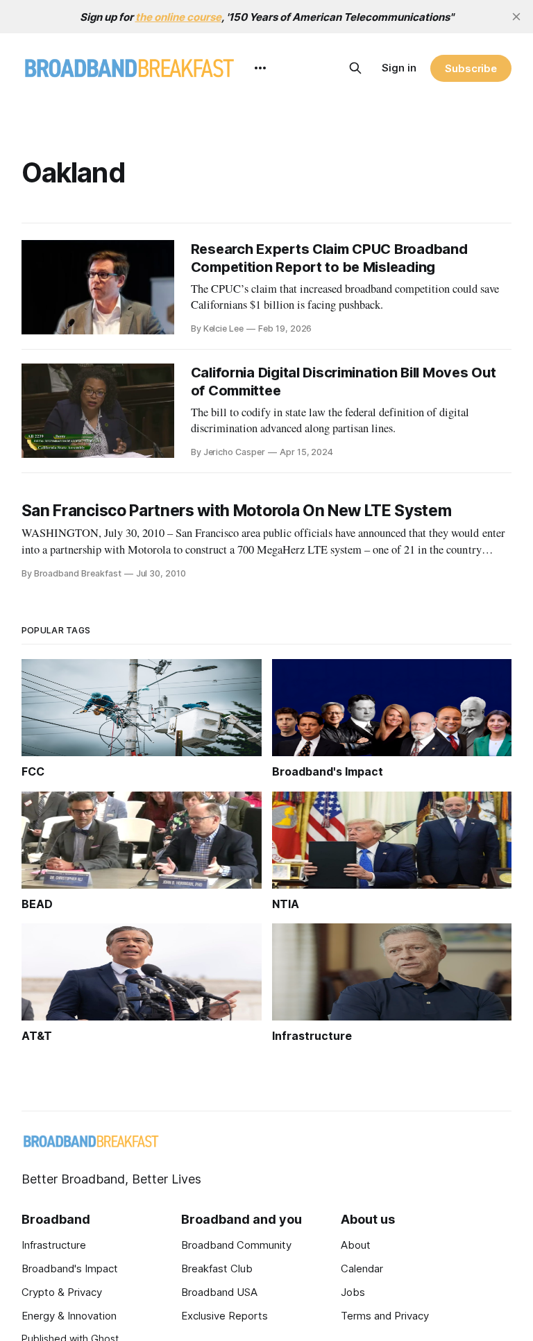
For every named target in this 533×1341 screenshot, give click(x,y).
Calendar (362, 1268)
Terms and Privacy (385, 1315)
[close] (516, 17)
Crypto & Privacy (62, 1292)
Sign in (399, 67)
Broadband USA (219, 1292)
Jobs (353, 1292)
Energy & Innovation (69, 1315)
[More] (260, 68)
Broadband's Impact (70, 1268)
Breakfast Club (217, 1268)
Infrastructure (54, 1245)
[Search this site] (355, 68)
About (356, 1245)
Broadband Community (236, 1245)
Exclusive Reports (224, 1315)
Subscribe (471, 68)
